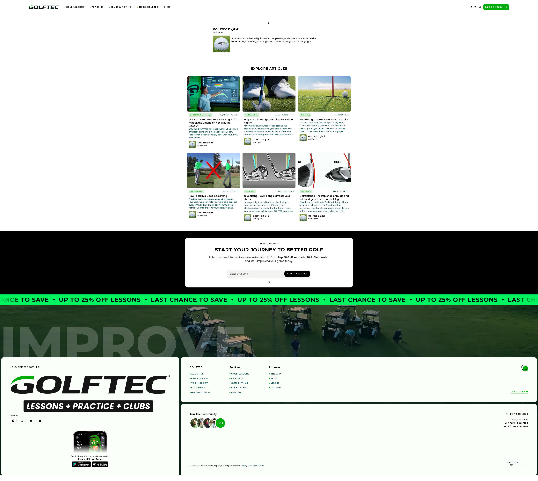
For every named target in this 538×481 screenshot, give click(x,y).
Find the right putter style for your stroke (324, 119)
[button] (74, 7)
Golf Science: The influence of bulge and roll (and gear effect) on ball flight (324, 197)
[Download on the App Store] (100, 464)
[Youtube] (31, 420)
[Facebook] (40, 420)
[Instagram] (13, 420)
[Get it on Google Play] (81, 464)
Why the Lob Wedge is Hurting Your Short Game (268, 121)
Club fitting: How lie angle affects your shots (267, 197)
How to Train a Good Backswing (208, 196)
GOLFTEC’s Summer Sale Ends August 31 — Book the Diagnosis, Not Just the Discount (212, 123)
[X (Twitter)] (22, 420)
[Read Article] (213, 94)
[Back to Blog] (269, 23)
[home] (44, 7)
